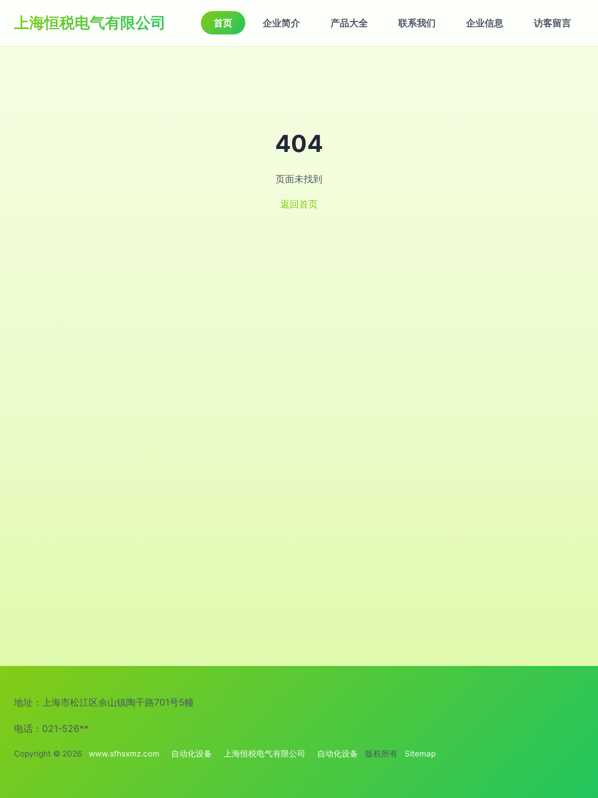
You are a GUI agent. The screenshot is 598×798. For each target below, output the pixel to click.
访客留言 (552, 23)
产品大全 (349, 23)
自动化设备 (191, 753)
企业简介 (281, 23)
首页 (223, 23)
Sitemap (420, 753)
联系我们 (417, 23)
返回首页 (299, 204)
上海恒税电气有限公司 (90, 22)
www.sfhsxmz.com (124, 753)
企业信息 (484, 23)
